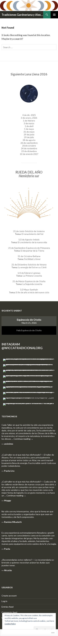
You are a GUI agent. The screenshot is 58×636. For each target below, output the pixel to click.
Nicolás (8, 570)
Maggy (7, 500)
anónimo (8, 443)
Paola (7, 548)
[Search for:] (29, 47)
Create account (9, 595)
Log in (4, 601)
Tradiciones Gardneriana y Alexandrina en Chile (22, 14)
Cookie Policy (10, 624)
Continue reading (23, 438)
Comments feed (9, 612)
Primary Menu (54, 14)
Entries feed (7, 606)
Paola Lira (9, 470)
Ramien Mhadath (13, 522)
